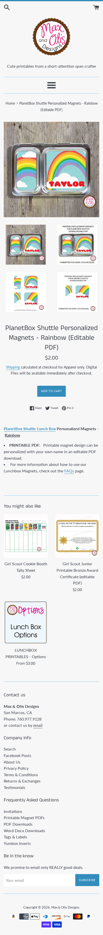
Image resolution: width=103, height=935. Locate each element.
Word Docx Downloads (24, 830)
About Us (12, 761)
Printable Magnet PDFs (24, 817)
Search (10, 749)
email (37, 725)
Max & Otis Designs (65, 907)
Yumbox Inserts (17, 843)
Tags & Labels (15, 836)
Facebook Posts (17, 755)
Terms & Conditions (21, 774)
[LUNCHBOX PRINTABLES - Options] (26, 622)
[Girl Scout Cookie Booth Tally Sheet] (26, 536)
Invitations (13, 811)
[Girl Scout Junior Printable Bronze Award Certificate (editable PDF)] (77, 536)
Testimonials (14, 787)
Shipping (13, 367)
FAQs (69, 470)
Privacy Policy (16, 768)
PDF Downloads (18, 824)
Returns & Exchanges (22, 780)
